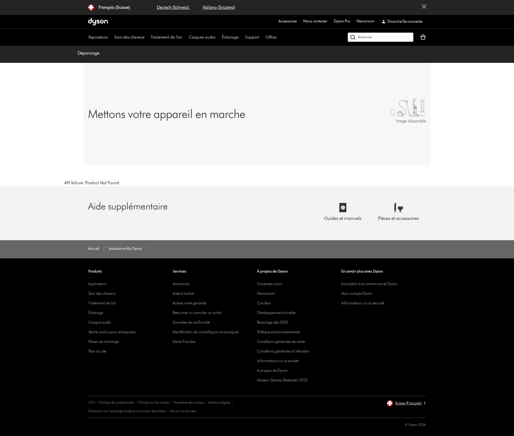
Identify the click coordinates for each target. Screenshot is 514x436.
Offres (271, 37)
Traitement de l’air (166, 37)
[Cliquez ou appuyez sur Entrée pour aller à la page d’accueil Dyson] (98, 21)
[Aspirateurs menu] (110, 37)
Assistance (181, 284)
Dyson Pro (342, 21)
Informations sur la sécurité (362, 303)
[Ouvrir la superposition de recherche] (380, 37)
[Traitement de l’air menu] (185, 37)
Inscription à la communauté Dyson (369, 284)
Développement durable (276, 313)
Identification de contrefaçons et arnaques (206, 332)
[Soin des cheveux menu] (147, 37)
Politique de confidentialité (116, 402)
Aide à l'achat (183, 293)
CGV (91, 402)
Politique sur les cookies (153, 402)
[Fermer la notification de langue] (424, 7)
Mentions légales (219, 402)
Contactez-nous (269, 284)
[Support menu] (261, 37)
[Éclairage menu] (241, 37)
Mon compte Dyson (356, 293)
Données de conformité (191, 322)
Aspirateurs (98, 37)
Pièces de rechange (103, 341)
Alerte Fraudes (184, 341)
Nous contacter (315, 21)
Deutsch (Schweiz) (173, 7)
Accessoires (287, 21)
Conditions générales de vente (281, 341)
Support (252, 37)
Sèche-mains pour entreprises (112, 332)
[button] (406, 403)
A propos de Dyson (272, 370)
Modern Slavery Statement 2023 (282, 380)
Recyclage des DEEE (272, 322)
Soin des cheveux (129, 37)
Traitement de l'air (102, 303)
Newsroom (366, 21)
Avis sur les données (183, 411)
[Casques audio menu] (218, 37)
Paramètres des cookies (189, 402)
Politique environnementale (278, 332)
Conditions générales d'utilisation (283, 351)
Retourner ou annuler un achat (197, 313)
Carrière (263, 303)
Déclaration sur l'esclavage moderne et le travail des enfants (127, 411)
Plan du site (97, 351)
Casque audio (99, 322)
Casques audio (202, 37)
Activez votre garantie (189, 303)
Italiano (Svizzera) (219, 7)
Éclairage (230, 37)
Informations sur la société (277, 361)
